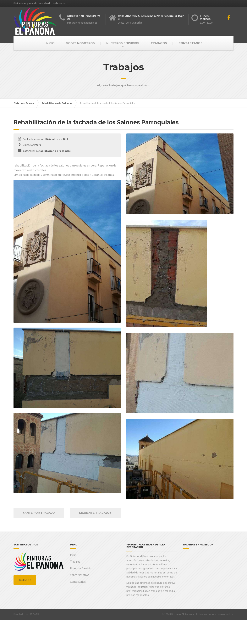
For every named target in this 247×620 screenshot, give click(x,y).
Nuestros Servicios (81, 568)
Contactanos (78, 581)
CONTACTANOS (190, 43)
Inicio (73, 555)
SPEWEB (34, 614)
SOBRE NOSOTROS (80, 43)
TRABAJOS (159, 43)
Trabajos (75, 561)
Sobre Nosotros (79, 575)
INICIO (50, 43)
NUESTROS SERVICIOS (122, 43)
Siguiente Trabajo (94, 513)
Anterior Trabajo (39, 513)
